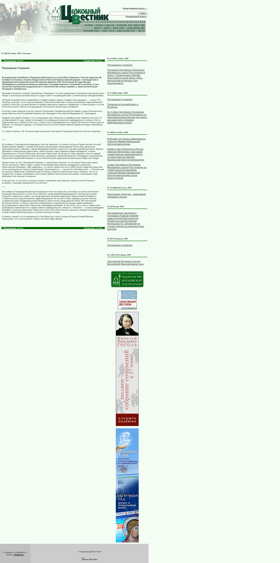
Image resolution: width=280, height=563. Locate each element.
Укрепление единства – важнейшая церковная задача (126, 195)
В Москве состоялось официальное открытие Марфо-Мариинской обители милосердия (126, 142)
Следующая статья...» (94, 61)
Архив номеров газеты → (135, 8)
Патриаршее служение (119, 65)
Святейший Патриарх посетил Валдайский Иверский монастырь (125, 262)
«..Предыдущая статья (12, 61)
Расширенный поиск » (136, 16)
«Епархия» (19, 555)
